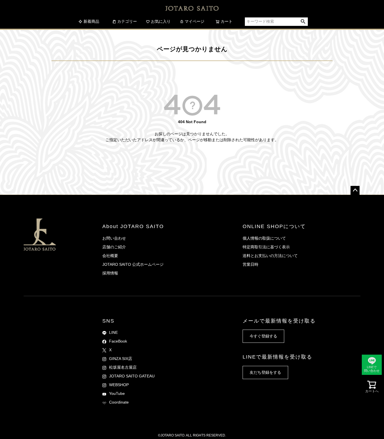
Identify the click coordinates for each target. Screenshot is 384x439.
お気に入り (161, 21)
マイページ (194, 21)
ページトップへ (355, 190)
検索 (303, 22)
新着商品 (91, 21)
